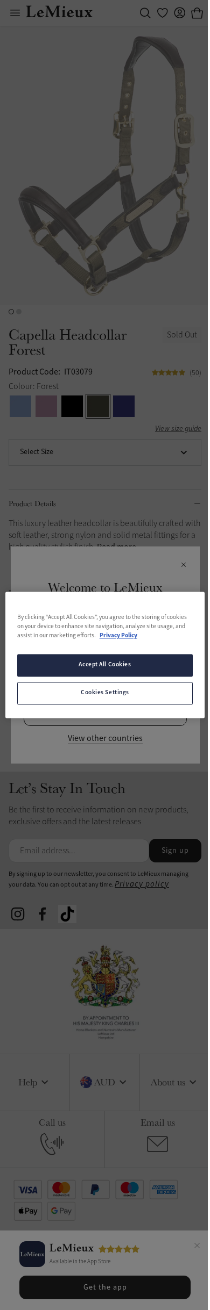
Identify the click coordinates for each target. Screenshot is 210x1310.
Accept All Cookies (105, 665)
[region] (105, 655)
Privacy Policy (118, 636)
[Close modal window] (183, 565)
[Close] (197, 1247)
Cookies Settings (105, 693)
